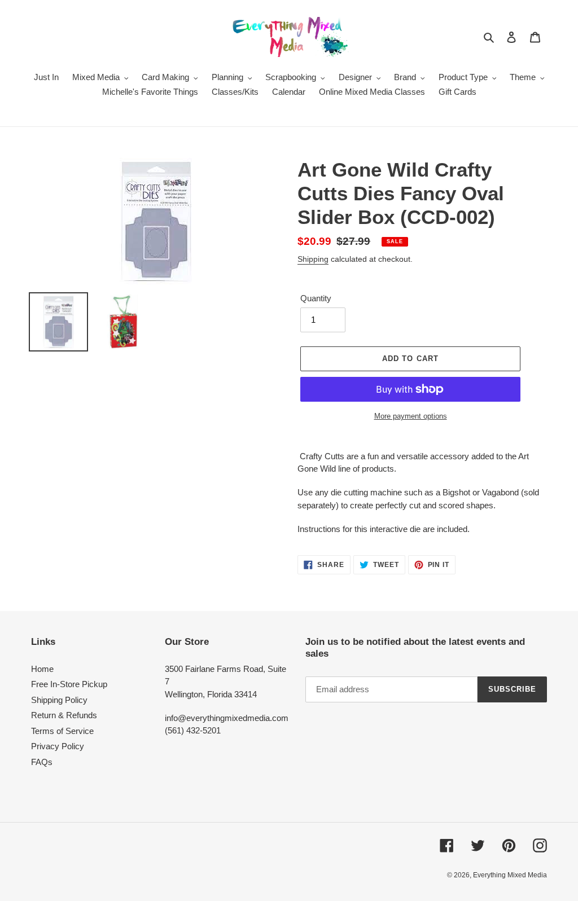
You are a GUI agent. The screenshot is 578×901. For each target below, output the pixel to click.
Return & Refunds (64, 715)
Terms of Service (62, 731)
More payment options (410, 416)
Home (42, 669)
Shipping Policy (59, 700)
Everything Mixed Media (510, 875)
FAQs (41, 762)
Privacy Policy (57, 746)
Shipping (313, 258)
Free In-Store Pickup (69, 684)
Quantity (315, 298)
